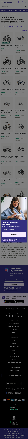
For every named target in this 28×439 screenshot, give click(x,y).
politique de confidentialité (16, 222)
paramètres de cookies (9, 221)
